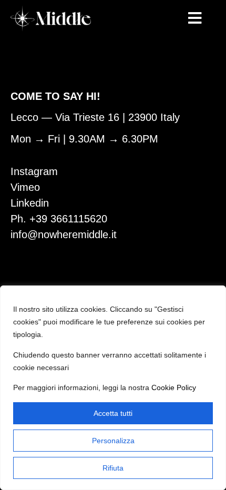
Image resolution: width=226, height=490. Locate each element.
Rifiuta (113, 468)
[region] (113, 387)
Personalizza (113, 440)
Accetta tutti (113, 413)
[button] (195, 18)
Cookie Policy (173, 387)
